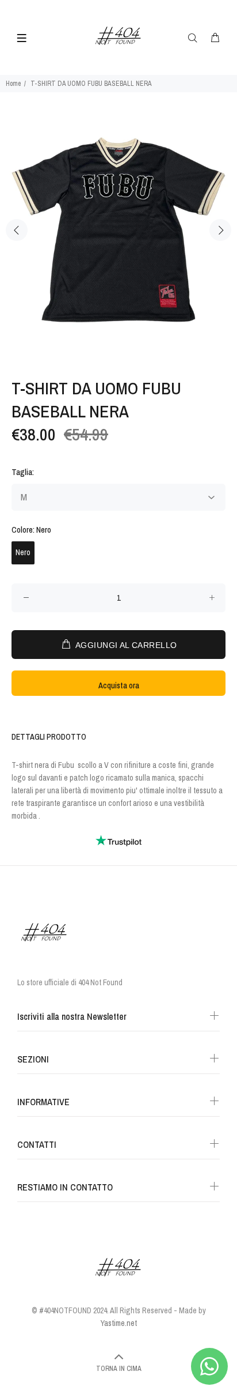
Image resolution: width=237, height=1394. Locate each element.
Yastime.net (119, 1323)
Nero (23, 552)
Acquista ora (118, 685)
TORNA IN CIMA (119, 1368)
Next (220, 230)
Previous (17, 230)
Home (13, 83)
